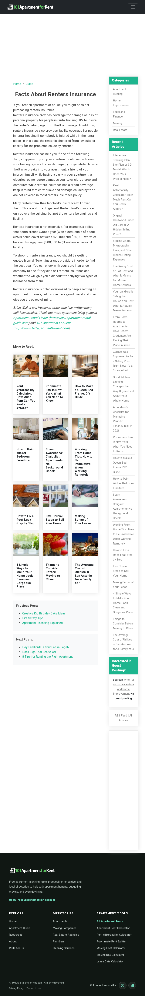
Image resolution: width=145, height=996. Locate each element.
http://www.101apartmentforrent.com (41, 328)
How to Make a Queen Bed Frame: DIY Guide (84, 391)
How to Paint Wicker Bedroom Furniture (25, 455)
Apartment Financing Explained (42, 623)
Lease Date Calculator (110, 961)
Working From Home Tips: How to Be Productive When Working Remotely (84, 462)
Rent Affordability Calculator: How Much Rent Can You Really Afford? (25, 397)
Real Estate (120, 130)
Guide (29, 84)
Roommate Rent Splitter (111, 941)
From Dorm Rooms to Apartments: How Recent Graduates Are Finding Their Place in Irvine (122, 331)
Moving (117, 123)
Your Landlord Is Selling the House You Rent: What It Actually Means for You (123, 301)
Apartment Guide (19, 928)
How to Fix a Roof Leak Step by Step (25, 519)
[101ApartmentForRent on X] (122, 985)
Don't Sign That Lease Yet (39, 652)
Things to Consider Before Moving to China (53, 572)
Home (17, 84)
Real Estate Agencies (66, 934)
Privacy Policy (16, 988)
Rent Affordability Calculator (114, 934)
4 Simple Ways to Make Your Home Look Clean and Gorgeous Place (24, 575)
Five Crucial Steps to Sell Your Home (55, 519)
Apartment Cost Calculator (113, 928)
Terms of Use (34, 988)
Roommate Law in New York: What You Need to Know (54, 393)
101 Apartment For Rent (53, 323)
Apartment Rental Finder (30, 318)
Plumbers (59, 941)
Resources (15, 934)
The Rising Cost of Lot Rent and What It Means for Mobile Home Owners (123, 276)
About (13, 941)
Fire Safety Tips (32, 618)
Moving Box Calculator (110, 955)
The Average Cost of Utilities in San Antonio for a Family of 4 (84, 574)
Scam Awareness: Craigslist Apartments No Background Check (54, 460)
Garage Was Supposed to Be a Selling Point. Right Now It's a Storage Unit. (123, 361)
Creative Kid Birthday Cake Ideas (44, 613)
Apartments (60, 921)
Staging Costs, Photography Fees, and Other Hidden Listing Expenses (123, 250)
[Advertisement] (72, 43)
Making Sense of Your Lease (83, 519)
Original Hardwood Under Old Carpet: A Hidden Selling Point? (123, 225)
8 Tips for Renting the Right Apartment (47, 656)
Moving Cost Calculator (111, 948)
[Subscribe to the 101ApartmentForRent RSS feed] (132, 985)
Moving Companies (64, 928)
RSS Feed (121, 715)
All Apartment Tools (110, 921)
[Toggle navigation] (133, 7)
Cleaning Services (64, 948)
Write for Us (16, 948)
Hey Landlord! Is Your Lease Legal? (45, 647)
